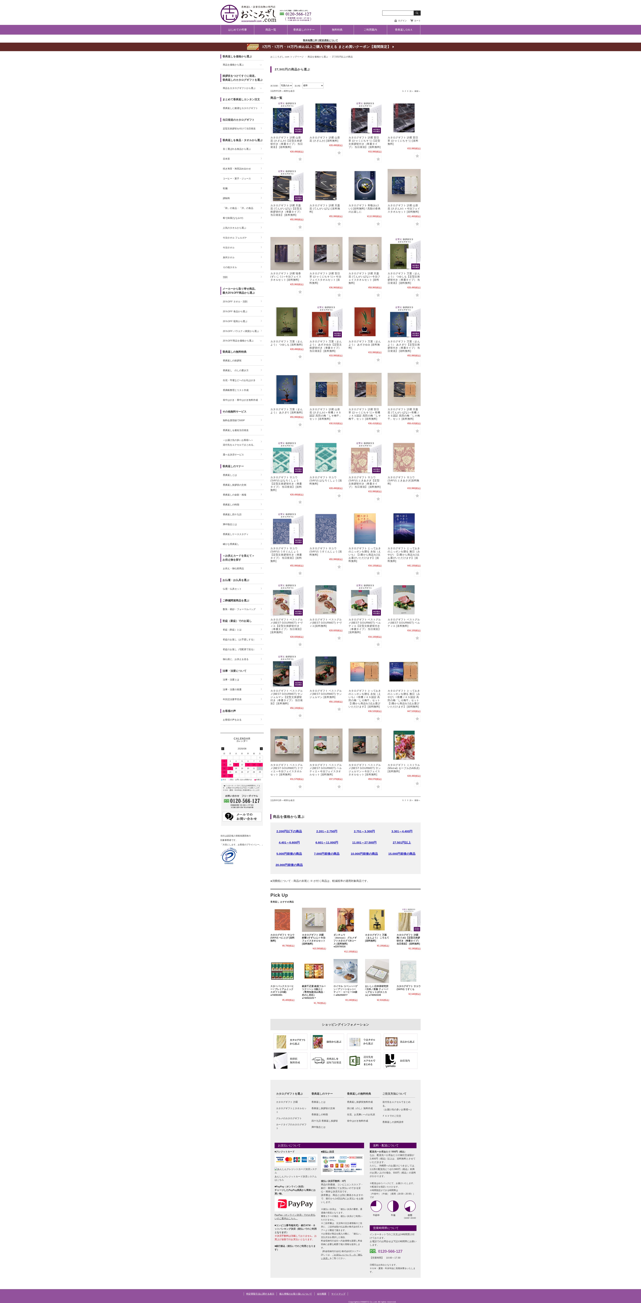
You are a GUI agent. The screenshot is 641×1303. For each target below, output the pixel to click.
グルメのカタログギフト (289, 1118)
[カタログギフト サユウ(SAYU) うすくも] (409, 971)
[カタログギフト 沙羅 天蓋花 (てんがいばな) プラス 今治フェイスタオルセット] (365, 253)
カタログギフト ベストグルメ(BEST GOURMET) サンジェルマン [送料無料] (325, 693)
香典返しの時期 (319, 1114)
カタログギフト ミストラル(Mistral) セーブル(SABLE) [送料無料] (404, 768)
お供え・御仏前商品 (233, 568)
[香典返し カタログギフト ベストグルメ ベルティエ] (404, 599)
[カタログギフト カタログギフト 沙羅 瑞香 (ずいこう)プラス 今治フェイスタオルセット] (286, 253)
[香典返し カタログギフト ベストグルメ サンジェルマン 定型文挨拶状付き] (286, 670)
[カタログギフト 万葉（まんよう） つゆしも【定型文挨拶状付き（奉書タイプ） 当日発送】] (404, 253)
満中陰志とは (318, 1127)
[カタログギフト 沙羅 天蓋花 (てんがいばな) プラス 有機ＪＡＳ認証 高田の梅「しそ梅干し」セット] (404, 389)
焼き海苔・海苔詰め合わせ (237, 168)
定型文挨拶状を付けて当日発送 (239, 128)
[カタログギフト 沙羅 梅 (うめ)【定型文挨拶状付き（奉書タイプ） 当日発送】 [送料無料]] (409, 920)
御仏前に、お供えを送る (236, 659)
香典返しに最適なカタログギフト (240, 108)
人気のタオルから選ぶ (234, 227)
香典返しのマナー (304, 29)
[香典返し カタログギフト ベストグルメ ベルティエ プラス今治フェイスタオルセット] (326, 745)
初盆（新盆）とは (232, 629)
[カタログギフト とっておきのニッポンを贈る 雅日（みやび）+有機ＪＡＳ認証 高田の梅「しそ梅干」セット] (404, 670)
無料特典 (337, 29)
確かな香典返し (231, 544)
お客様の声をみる (232, 719)
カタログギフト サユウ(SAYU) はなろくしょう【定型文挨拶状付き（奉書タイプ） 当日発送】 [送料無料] (286, 483)
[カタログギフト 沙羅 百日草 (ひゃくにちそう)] (404, 117)
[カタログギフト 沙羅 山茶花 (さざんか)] (326, 117)
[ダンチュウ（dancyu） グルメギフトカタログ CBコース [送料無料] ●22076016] (346, 920)
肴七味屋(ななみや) (233, 218)
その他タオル (230, 267)
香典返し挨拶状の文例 (323, 1108)
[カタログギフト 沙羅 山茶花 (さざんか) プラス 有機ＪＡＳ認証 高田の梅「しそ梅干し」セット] (326, 389)
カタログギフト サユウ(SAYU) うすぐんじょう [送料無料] (325, 551)
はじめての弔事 (237, 29)
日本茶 (226, 158)
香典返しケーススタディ (236, 534)
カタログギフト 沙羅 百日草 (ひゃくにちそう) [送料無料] (403, 140)
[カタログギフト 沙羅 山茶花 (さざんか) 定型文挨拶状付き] (286, 117)
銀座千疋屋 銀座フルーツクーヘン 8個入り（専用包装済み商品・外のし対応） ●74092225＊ (314, 992)
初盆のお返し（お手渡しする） (239, 639)
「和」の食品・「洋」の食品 (238, 208)
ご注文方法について (394, 1093)
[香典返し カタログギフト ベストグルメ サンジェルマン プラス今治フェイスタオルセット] (365, 745)
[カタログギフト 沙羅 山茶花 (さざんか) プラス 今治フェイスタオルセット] (404, 185)
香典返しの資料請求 (392, 1122)
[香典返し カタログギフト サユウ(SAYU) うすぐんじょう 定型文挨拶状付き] (286, 528)
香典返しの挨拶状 (232, 360)
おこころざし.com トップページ (287, 56)
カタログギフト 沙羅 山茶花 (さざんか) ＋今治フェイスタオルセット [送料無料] (404, 208)
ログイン (402, 20)
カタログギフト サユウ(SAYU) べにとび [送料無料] (282, 938)
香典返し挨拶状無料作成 (360, 1102)
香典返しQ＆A (403, 29)
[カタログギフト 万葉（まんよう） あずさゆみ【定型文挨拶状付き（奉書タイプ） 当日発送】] (326, 321)
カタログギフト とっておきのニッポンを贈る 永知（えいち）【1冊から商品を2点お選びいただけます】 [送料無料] (365, 554)
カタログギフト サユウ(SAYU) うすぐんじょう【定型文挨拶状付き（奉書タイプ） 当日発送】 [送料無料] (286, 554)
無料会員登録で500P (234, 420)
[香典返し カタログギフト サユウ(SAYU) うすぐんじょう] (326, 528)
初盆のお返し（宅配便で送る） (239, 649)
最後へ (417, 91)
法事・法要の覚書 (232, 689)
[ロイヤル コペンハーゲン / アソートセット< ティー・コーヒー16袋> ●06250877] (346, 971)
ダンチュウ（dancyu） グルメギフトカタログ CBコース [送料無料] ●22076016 (345, 941)
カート (417, 20)
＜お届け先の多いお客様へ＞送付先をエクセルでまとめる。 (239, 442)
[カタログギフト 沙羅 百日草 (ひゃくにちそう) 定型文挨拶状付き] (365, 117)
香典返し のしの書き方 (236, 370)
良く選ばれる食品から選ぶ (237, 149)
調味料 (226, 198)
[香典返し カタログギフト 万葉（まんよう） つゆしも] (286, 321)
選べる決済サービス (233, 454)
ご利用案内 (370, 29)
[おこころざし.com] (266, 20)
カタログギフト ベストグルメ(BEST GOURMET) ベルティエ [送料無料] (404, 622)
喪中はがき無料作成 (357, 1120)
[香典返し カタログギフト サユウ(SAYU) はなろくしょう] (326, 457)
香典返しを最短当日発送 (236, 430)
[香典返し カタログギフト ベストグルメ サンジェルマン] (326, 670)
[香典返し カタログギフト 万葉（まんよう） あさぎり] (286, 389)
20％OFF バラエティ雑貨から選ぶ (241, 331)
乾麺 (225, 188)
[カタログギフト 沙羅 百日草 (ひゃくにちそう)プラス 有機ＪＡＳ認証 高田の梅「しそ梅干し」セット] (365, 389)
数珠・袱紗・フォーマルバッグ (239, 609)
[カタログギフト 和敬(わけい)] (365, 185)
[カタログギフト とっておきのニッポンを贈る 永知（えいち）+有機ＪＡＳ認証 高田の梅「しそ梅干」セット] (365, 670)
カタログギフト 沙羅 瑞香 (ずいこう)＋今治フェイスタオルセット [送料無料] (285, 276)
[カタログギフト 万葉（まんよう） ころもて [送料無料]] (377, 920)
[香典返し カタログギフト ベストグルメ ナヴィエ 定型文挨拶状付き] (286, 599)
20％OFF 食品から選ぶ (235, 311)
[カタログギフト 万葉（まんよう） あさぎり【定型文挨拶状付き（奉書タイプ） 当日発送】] (404, 321)
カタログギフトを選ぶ (289, 1093)
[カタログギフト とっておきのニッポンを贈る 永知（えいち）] (365, 528)
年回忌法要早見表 (232, 699)
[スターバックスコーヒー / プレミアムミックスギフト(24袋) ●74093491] (282, 971)
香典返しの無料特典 (359, 1093)
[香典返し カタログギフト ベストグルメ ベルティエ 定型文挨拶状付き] (365, 599)
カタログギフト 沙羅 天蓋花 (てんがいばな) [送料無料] (324, 208)
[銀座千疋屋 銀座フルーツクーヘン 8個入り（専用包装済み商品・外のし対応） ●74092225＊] (314, 971)
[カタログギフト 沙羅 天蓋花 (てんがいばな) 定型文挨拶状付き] (286, 185)
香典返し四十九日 (232, 514)
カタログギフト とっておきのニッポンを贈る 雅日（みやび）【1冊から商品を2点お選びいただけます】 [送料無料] (404, 554)
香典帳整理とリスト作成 (236, 390)
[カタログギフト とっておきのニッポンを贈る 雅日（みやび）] (404, 528)
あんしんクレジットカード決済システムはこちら (296, 1178)
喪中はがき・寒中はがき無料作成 (240, 400)
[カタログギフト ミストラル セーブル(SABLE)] (404, 745)
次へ (411, 91)
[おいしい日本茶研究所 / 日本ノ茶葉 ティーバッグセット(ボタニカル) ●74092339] (377, 971)
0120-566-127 (390, 1251)
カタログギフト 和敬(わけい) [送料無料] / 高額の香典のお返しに (365, 208)
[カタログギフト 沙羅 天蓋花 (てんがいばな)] (326, 185)
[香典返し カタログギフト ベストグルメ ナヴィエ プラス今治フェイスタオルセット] (286, 745)
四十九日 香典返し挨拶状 (324, 1120)
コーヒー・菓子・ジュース (237, 178)
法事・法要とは (231, 679)
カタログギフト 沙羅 (287, 1102)
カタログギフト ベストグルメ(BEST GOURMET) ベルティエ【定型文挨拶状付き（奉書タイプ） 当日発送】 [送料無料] (365, 626)
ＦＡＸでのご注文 (391, 1115)
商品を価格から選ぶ (318, 56)
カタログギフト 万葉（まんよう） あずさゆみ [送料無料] (365, 344)
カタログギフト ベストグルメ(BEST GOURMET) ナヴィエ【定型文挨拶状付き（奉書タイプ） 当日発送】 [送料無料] (286, 626)
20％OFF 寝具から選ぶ (235, 321)
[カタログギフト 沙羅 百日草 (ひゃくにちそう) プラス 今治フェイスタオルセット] (326, 253)
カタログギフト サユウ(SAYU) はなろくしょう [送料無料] (325, 480)
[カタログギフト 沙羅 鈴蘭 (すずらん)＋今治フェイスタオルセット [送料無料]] (314, 920)
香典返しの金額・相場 (234, 494)
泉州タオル (229, 257)
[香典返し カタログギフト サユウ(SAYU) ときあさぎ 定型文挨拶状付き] (365, 457)
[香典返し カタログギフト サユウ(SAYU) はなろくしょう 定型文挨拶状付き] (286, 457)
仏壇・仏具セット (232, 588)
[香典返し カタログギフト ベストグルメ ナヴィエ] (326, 599)
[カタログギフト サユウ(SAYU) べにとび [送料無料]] (282, 920)
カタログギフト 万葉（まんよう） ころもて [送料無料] (377, 938)
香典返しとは (318, 1102)
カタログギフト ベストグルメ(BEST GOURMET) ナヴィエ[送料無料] (325, 622)
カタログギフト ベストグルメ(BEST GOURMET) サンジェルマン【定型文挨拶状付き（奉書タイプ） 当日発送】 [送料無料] (286, 697)
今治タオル (229, 247)
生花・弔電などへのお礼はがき (239, 380)
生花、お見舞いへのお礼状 (361, 1114)
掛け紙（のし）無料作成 (360, 1108)
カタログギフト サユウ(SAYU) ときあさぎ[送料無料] (403, 480)
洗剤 (225, 277)
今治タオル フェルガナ (235, 237)
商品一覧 (270, 29)
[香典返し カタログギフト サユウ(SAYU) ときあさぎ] (404, 457)
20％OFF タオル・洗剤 (235, 301)
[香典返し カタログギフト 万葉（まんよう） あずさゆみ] (365, 321)
